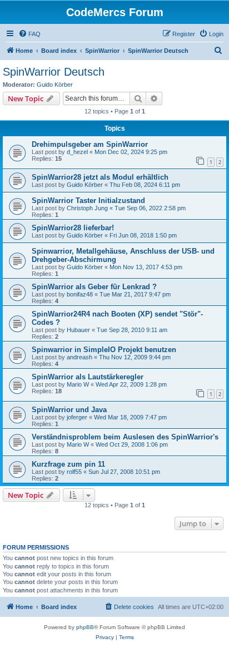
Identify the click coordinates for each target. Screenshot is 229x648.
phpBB (85, 627)
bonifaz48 (80, 294)
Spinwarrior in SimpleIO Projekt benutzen (104, 349)
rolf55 (74, 471)
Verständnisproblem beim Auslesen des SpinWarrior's (125, 437)
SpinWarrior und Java (69, 409)
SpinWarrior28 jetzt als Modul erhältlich (100, 177)
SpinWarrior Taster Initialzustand (88, 200)
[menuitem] (29, 34)
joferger (77, 417)
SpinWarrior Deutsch (53, 72)
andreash (79, 357)
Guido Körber (55, 84)
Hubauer (78, 330)
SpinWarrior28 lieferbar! (73, 228)
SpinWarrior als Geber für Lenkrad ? (94, 287)
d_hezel (77, 152)
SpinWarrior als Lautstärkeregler (87, 377)
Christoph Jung (87, 208)
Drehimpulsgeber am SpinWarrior (90, 144)
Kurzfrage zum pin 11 (68, 464)
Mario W (78, 384)
